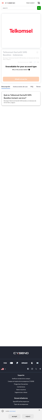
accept (14, 416)
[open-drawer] (3, 3)
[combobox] (18, 8)
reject (28, 416)
